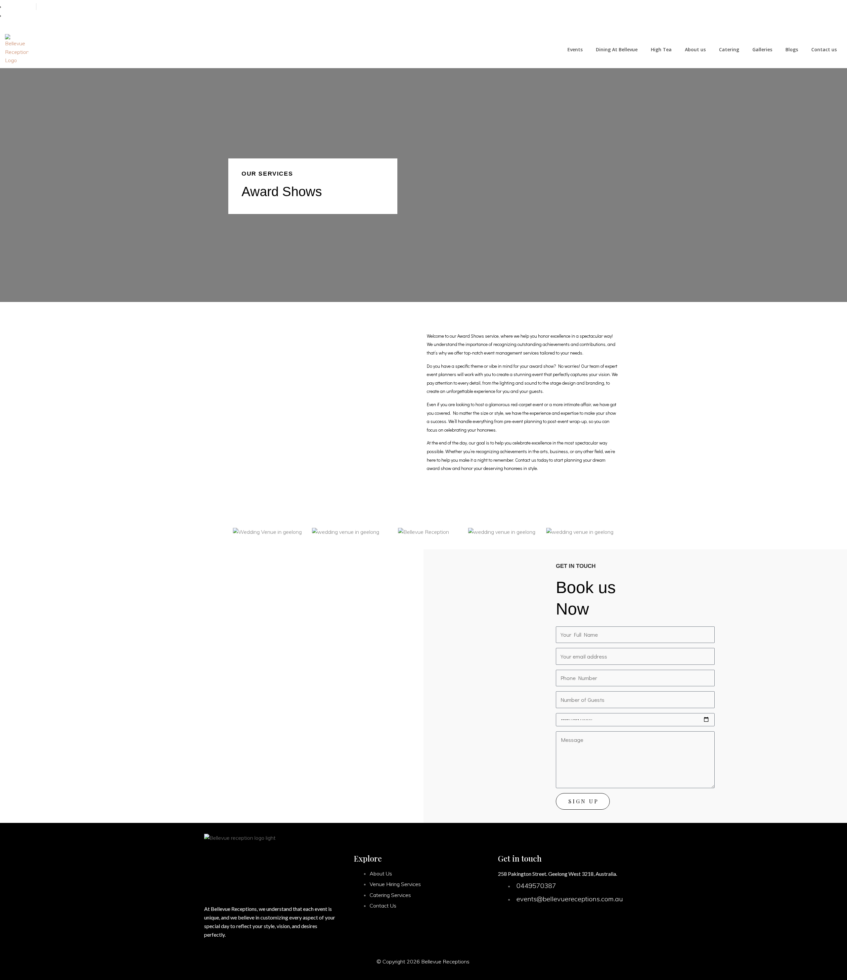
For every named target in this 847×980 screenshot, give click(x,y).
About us (695, 49)
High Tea (661, 49)
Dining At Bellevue (617, 49)
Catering (729, 49)
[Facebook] (809, 16)
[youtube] (835, 16)
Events (575, 49)
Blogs (791, 49)
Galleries (762, 49)
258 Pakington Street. (522, 874)
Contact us (824, 49)
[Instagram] (822, 16)
